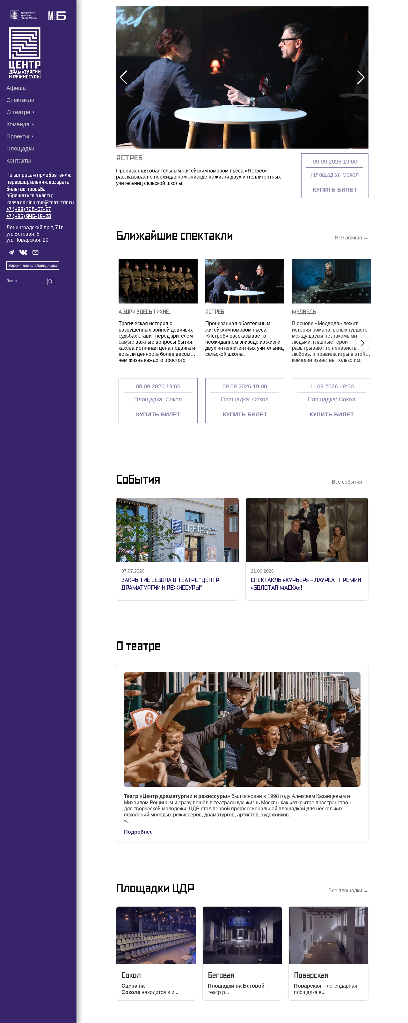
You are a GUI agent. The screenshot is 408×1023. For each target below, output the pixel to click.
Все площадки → (348, 890)
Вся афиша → (351, 237)
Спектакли (20, 100)
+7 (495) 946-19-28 (28, 216)
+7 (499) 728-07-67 (28, 209)
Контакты (18, 160)
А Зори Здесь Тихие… (146, 311)
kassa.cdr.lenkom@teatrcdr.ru (40, 202)
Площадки (20, 148)
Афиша (16, 88)
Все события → (350, 482)
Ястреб (129, 158)
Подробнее (138, 832)
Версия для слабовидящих (32, 265)
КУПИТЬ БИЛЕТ (335, 189)
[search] (50, 281)
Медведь (304, 311)
